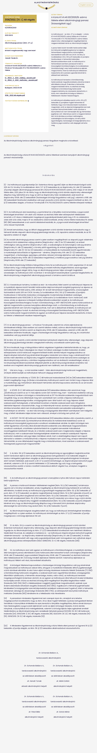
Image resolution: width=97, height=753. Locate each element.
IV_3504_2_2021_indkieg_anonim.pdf (20, 78)
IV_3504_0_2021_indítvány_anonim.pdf (21, 80)
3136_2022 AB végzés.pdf (15, 95)
